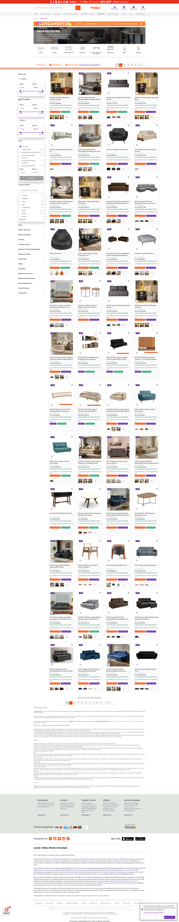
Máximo (34, 84)
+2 (151, 429)
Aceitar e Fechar (170, 917)
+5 (66, 221)
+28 (152, 221)
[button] (91, 65)
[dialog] (158, 911)
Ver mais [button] (22, 219)
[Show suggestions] (42, 190)
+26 (123, 117)
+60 (67, 117)
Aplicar (31, 178)
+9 (66, 273)
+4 (123, 221)
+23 (67, 377)
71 (108, 703)
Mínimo (22, 84)
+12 (95, 169)
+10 (123, 169)
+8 (123, 481)
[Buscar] (77, 8)
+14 (67, 584)
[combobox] (29, 190)
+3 (95, 584)
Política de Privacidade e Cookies (154, 913)
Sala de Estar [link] (44, 18)
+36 (152, 273)
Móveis (36, 18)
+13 (95, 688)
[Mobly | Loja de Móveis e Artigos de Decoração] (96, 8)
